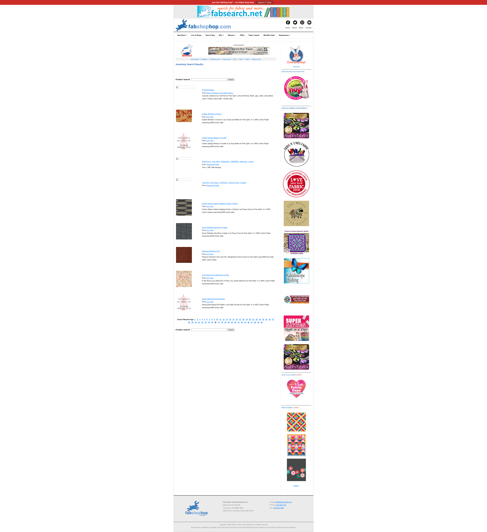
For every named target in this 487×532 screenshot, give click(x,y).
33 (205, 322)
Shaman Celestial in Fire (211, 251)
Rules (301, 28)
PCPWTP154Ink (208, 90)
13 (227, 319)
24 (263, 319)
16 (237, 319)
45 (245, 322)
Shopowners (284, 35)
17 (240, 319)
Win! (221, 35)
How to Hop (210, 35)
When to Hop (256, 59)
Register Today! (264, 2)
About (294, 28)
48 (255, 322)
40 (229, 322)
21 (253, 319)
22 (256, 319)
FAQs (241, 59)
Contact (308, 28)
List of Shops (196, 35)
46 (248, 322)
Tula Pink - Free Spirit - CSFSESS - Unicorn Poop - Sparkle (224, 183)
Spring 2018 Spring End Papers (213, 299)
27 (273, 319)
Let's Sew (209, 117)
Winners (231, 35)
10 (217, 319)
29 (192, 322)
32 (202, 322)
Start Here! (181, 35)
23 (260, 319)
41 (232, 322)
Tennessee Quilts (212, 164)
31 (199, 322)
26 (270, 319)
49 (258, 322)
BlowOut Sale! (269, 35)
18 (243, 319)
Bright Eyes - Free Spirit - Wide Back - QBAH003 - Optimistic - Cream (228, 162)
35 (212, 322)
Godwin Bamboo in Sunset (211, 114)
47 (252, 322)
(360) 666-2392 (281, 505)
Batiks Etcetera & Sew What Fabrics (219, 93)
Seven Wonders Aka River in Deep (214, 227)
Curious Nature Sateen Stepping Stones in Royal (220, 204)
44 (242, 322)
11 (220, 319)
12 (223, 319)
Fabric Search (254, 35)
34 (209, 322)
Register (204, 59)
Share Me (296, 66)
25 (266, 319)
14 (230, 319)
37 (219, 322)
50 (262, 322)
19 (247, 319)
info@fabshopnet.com (283, 502)
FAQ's (242, 35)
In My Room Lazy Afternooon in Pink (215, 275)
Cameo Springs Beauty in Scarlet (214, 138)
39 (225, 322)
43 (238, 322)
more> (299, 375)
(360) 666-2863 (278, 508)
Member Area (215, 59)
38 (222, 322)
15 (233, 319)
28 (189, 322)
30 (196, 322)
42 (235, 322)
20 (250, 319)
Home (287, 28)
